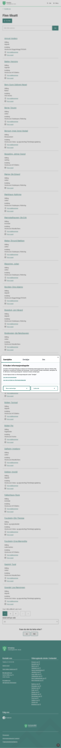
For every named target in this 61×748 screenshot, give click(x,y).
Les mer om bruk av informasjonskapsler (14, 380)
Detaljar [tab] (26, 359)
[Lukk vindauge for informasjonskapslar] (58, 357)
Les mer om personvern (9, 377)
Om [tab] (43, 359)
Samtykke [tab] (7, 359)
